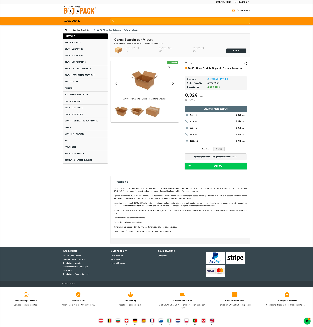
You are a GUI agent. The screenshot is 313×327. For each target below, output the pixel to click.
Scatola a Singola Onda (82, 30)
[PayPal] (215, 257)
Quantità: (205, 149)
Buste (67, 140)
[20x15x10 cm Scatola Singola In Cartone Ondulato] (121, 112)
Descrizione (122, 182)
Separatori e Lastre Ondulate (78, 160)
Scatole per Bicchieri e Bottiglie (80, 75)
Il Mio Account (242, 2)
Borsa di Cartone (73, 101)
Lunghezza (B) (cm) (132, 48)
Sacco (68, 127)
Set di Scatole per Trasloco (78, 68)
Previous (116, 83)
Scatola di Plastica (74, 114)
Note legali (67, 270)
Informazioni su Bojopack (74, 259)
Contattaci (162, 256)
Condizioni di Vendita (72, 263)
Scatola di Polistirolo (75, 154)
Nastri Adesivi (71, 82)
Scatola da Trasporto (75, 62)
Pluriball (69, 88)
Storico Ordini (117, 259)
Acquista (218, 166)
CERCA (236, 50)
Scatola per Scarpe (74, 108)
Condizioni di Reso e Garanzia (76, 274)
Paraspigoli (70, 147)
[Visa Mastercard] (215, 271)
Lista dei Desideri (118, 263)
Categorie (73, 21)
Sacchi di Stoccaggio (74, 134)
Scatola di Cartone (74, 49)
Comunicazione (223, 2)
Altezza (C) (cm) (198, 48)
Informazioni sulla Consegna (75, 267)
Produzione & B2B (73, 42)
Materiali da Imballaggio (76, 95)
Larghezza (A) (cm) (165, 48)
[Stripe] (235, 257)
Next (173, 83)
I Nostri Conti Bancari (72, 256)
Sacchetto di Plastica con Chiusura (81, 121)
